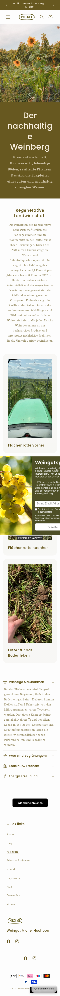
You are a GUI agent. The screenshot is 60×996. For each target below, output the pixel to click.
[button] (8, 17)
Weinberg (13, 852)
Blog (9, 843)
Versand (11, 904)
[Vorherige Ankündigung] (6, 5)
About (10, 834)
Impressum (13, 878)
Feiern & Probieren (18, 860)
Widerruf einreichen (30, 803)
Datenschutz (14, 895)
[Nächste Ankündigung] (53, 5)
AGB (9, 887)
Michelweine (24, 988)
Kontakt (11, 869)
